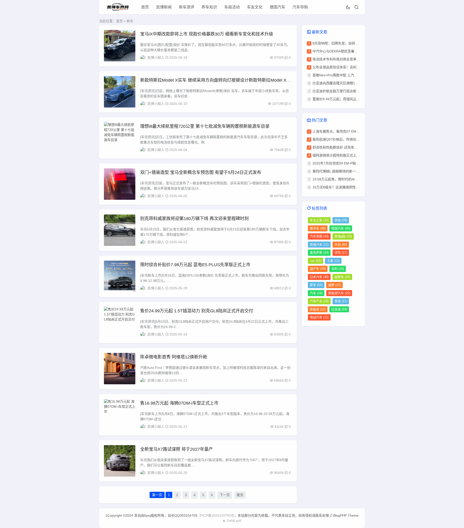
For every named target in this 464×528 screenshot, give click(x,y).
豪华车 (318, 228)
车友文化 (254, 7)
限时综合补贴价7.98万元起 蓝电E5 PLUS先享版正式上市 (195, 264)
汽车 (316, 293)
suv (315, 261)
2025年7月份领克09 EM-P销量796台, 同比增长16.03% (353, 163)
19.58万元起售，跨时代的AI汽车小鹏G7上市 (346, 179)
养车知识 (209, 7)
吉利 (337, 269)
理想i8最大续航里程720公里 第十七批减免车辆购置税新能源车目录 (204, 126)
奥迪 (340, 301)
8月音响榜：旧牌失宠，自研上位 (337, 43)
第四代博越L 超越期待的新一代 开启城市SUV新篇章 (351, 171)
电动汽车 (319, 317)
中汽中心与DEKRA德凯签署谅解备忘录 (341, 51)
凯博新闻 (164, 7)
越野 (334, 285)
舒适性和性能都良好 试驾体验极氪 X (339, 147)
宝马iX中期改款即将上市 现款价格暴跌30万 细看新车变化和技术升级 (206, 34)
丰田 (340, 244)
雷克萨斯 (319, 252)
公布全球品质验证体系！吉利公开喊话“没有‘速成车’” (351, 67)
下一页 (225, 495)
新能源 (318, 309)
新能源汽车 (339, 293)
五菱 (333, 261)
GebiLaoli (234, 520)
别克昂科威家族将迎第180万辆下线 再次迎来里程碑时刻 (194, 218)
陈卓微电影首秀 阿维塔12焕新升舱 (173, 357)
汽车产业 (319, 301)
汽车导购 (300, 7)
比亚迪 (339, 309)
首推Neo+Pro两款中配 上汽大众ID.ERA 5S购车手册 (351, 75)
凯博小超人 (155, 57)
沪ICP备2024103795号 (216, 515)
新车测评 (186, 7)
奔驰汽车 (319, 244)
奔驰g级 (343, 236)
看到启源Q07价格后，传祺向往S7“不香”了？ (346, 139)
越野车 (342, 277)
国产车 (318, 269)
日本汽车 (319, 277)
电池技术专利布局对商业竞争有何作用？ (342, 59)
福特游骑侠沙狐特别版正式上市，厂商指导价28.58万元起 (355, 155)
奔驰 (340, 220)
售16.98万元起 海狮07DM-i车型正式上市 (179, 403)
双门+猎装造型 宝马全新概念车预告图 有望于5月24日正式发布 (200, 172)
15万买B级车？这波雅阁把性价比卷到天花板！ (347, 187)
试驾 (340, 252)
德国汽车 (277, 7)
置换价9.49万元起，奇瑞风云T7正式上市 (343, 99)
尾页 (240, 495)
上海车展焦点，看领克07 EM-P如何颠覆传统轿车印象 (352, 131)
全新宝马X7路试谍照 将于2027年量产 (176, 449)
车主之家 (319, 220)
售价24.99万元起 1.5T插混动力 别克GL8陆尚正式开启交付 (196, 310)
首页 (145, 7)
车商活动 (232, 7)
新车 (316, 285)
